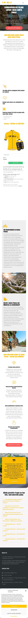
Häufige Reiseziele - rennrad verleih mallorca (14, 529)
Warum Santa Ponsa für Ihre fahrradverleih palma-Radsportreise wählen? (13, 514)
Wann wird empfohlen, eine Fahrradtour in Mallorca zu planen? (12, 520)
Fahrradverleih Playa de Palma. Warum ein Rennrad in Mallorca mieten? (12, 501)
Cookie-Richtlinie (14, 616)
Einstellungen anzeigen (14, 613)
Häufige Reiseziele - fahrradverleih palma (14, 534)
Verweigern (14, 609)
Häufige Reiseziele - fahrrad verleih (12, 525)
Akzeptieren (14, 606)
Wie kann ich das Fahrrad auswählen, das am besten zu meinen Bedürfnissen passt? (13, 507)
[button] (26, 591)
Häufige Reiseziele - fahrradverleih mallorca (14, 539)
